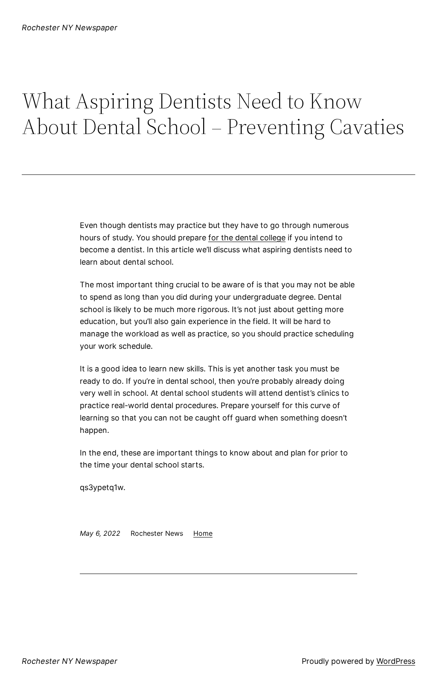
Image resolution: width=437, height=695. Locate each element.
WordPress (395, 661)
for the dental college (247, 237)
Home (203, 533)
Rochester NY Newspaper (69, 27)
